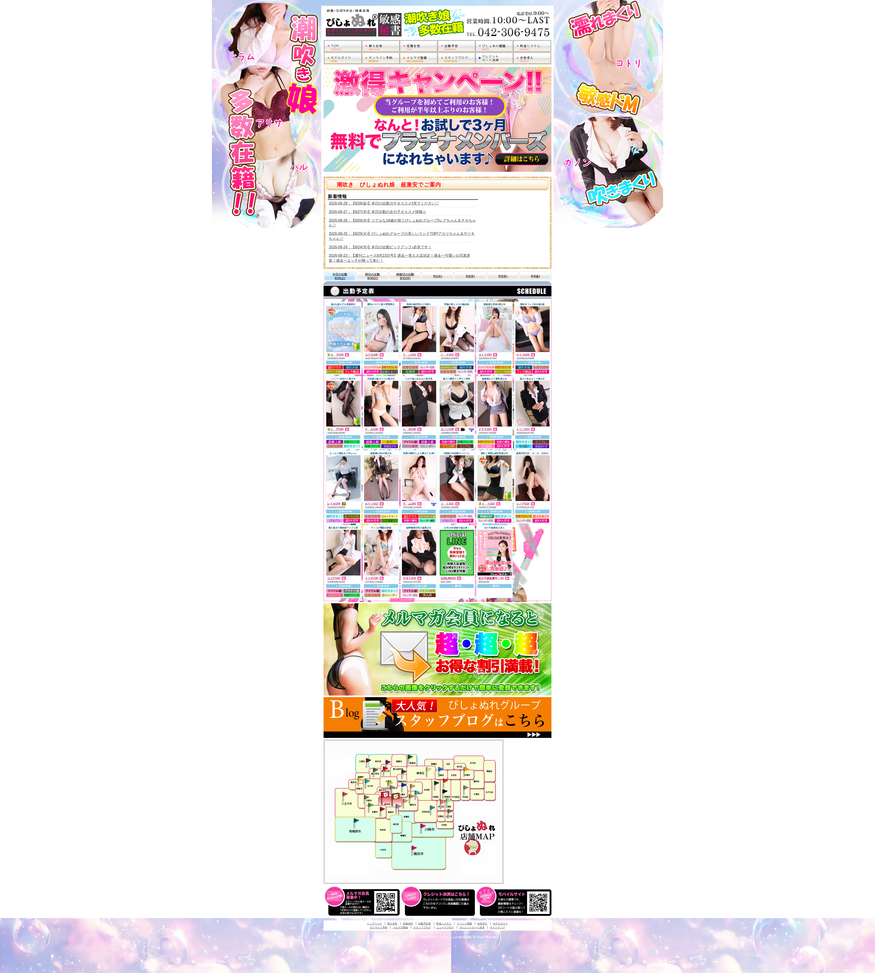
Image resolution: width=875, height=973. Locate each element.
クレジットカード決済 (471, 927)
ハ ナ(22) (447, 354)
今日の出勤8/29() (339, 276)
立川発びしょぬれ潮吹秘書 (367, 781)
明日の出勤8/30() (372, 276)
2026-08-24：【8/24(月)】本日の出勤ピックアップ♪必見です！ (380, 247)
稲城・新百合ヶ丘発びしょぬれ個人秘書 (398, 806)
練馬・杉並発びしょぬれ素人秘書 (428, 769)
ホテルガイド (500, 923)
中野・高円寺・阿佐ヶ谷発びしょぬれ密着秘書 (436, 782)
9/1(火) (437, 276)
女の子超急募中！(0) (491, 578)
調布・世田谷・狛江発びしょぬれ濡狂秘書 (432, 807)
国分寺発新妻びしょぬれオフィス (392, 788)
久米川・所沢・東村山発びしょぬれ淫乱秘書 (385, 769)
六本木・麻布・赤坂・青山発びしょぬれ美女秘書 (448, 800)
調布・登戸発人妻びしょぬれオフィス (411, 796)
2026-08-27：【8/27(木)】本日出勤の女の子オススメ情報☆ (377, 212)
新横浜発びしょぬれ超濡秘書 (414, 848)
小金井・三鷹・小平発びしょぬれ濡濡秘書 (403, 784)
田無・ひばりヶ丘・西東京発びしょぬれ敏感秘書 (404, 771)
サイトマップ (497, 927)
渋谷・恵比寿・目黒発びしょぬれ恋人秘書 (442, 801)
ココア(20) (333, 578)
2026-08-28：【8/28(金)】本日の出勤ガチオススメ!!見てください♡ (384, 203)
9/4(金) (535, 276)
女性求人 (482, 923)
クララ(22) (485, 429)
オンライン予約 (378, 927)
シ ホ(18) (409, 429)
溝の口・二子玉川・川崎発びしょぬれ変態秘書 (423, 825)
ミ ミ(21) (447, 503)
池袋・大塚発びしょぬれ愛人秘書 (440, 769)
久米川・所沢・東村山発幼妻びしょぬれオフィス (388, 762)
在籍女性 (408, 923)
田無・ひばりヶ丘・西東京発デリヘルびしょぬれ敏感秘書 (437, 23)
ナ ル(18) (371, 429)
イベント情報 (464, 923)
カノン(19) (447, 429)
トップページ (374, 923)
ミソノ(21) (523, 429)
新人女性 (392, 923)
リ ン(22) (409, 354)
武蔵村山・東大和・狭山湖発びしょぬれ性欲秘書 (375, 770)
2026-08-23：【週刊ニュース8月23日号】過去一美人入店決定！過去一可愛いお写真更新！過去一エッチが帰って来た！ (399, 258)
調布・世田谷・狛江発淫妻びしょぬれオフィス (405, 801)
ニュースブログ (445, 927)
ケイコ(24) (523, 354)
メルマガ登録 (400, 927)
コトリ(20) (485, 354)
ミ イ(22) (488, 503)
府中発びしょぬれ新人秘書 (386, 795)
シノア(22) (523, 503)
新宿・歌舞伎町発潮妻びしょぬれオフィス (445, 791)
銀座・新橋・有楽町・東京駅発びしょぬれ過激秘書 (465, 787)
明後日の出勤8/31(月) (405, 276)
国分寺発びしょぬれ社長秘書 (390, 782)
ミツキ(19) (371, 578)
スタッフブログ (422, 927)
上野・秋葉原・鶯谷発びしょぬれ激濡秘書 (466, 769)
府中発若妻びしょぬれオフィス (396, 796)
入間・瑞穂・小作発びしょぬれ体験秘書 (368, 760)
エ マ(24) (337, 354)
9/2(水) (470, 276)
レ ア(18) (337, 429)
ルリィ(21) (371, 503)
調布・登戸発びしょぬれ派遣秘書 (417, 793)
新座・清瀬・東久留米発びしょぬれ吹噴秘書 (410, 756)
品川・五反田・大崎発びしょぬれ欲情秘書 (450, 811)
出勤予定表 (424, 923)
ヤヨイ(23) (409, 578)
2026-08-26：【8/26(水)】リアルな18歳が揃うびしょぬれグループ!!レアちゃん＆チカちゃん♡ (402, 222)
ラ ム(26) (409, 503)
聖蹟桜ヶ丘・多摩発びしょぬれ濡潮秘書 (382, 809)
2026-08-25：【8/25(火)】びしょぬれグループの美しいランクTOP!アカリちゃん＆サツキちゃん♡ (402, 236)
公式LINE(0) (448, 578)
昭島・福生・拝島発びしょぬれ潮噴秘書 (360, 780)
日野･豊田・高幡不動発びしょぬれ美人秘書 (366, 797)
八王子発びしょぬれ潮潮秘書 (345, 794)
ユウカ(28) (371, 354)
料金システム (443, 923)
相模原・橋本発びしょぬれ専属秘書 (356, 820)
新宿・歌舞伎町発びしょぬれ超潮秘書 (445, 780)
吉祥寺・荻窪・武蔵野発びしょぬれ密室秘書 (412, 786)
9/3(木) (502, 276)
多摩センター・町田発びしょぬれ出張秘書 (370, 805)
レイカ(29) (333, 503)
